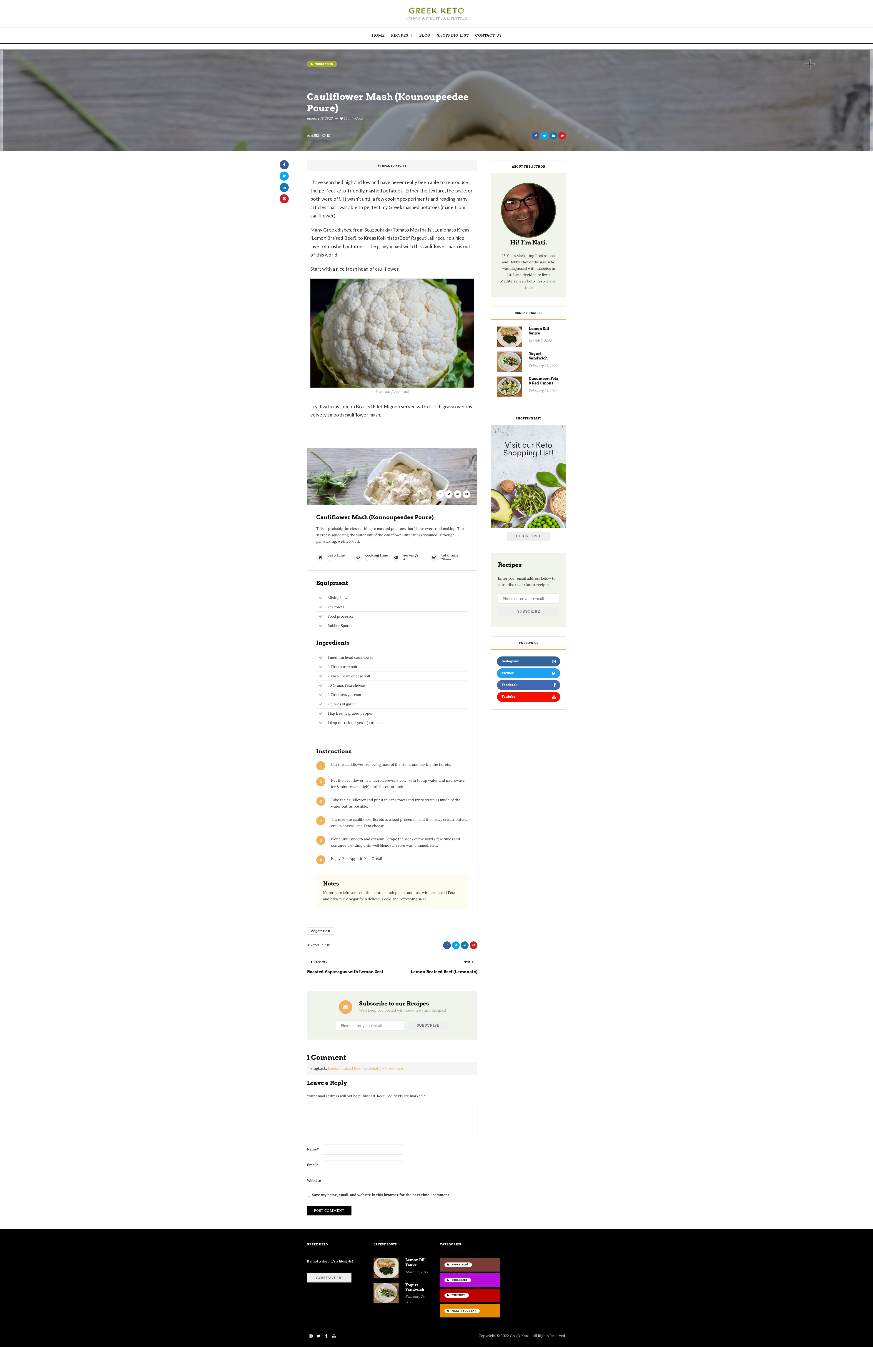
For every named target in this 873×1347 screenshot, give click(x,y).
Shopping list (453, 35)
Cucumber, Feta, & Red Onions (544, 381)
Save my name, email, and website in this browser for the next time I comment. (381, 1194)
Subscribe (528, 611)
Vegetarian (320, 931)
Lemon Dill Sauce (539, 331)
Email (313, 1164)
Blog (425, 35)
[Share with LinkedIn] (553, 136)
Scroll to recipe (392, 165)
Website (314, 1180)
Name (313, 1149)
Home (378, 35)
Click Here (528, 536)
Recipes (399, 35)
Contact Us (488, 35)
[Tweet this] (544, 136)
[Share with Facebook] (535, 136)
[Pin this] (562, 136)
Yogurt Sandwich (538, 356)
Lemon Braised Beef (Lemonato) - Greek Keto (366, 1068)
